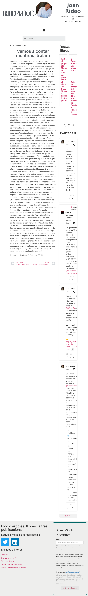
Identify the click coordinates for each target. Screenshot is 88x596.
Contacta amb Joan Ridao (11, 564)
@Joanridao (71, 271)
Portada (4, 555)
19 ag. (67, 223)
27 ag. (67, 144)
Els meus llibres (7, 561)
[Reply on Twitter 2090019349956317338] (68, 276)
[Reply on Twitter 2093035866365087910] (68, 195)
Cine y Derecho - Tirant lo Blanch (69, 216)
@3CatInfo (70, 308)
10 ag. (67, 291)
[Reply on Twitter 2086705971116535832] (68, 504)
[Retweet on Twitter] (71, 207)
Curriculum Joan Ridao (10, 558)
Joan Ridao (70, 142)
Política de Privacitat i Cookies (13, 567)
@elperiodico (71, 386)
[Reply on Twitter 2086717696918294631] (68, 354)
